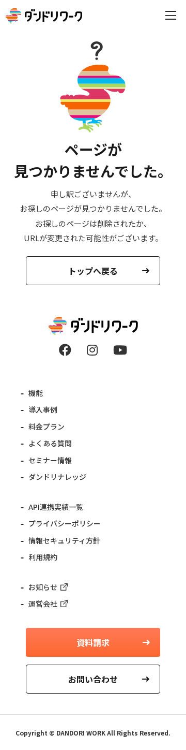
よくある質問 (50, 443)
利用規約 (42, 557)
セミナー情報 (50, 460)
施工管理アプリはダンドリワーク (44, 16)
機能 (35, 393)
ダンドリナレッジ (57, 477)
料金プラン (46, 426)
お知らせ (42, 587)
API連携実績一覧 (55, 507)
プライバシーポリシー (64, 523)
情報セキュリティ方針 (64, 540)
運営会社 (42, 603)
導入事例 (42, 409)
